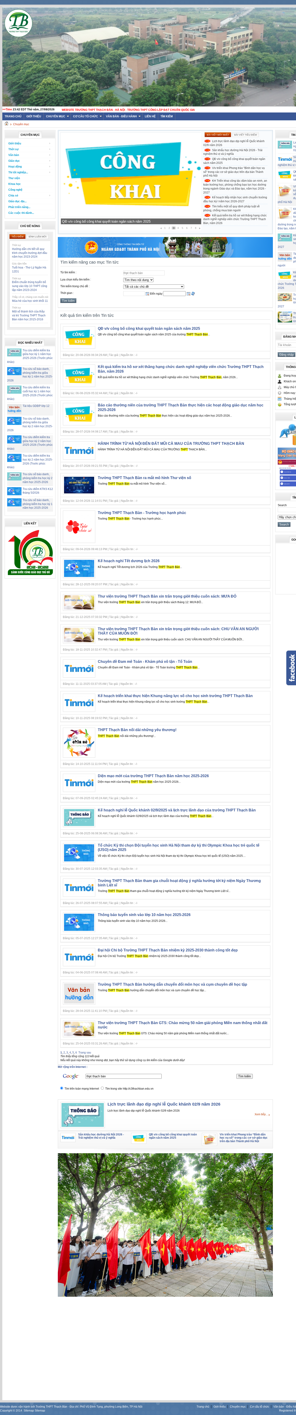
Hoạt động (15, 166)
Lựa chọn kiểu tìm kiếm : (75, 279)
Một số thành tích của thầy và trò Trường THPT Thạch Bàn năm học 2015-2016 (29, 315)
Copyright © (8, 1410)
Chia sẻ (13, 195)
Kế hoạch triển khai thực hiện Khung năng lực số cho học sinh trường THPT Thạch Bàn (175, 696)
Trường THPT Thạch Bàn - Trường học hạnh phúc (142, 513)
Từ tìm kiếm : (68, 272)
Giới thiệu (33, 116)
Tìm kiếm (166, 116)
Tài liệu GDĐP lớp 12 (36, 406)
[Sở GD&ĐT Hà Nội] (165, 256)
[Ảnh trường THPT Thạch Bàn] (165, 1295)
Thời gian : (67, 293)
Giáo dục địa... (17, 201)
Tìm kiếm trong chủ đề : (74, 286)
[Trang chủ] (6, 124)
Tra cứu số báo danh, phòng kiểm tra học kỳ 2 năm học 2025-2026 (37, 478)
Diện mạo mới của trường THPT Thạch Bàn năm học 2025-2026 (153, 776)
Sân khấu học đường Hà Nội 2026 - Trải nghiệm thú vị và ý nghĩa (232, 152)
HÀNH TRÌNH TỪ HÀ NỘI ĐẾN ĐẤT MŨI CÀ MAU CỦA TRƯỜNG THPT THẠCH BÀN (171, 444)
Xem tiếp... (261, 1114)
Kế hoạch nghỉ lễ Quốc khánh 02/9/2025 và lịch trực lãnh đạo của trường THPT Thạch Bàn (177, 810)
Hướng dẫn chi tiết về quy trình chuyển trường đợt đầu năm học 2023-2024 (29, 253)
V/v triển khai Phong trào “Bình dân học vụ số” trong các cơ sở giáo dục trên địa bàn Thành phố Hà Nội (234, 172)
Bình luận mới (37, 236)
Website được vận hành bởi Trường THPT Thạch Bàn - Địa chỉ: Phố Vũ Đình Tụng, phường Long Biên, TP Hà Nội (71, 1406)
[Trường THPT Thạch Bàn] (30, 575)
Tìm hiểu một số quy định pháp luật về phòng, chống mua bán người (231, 208)
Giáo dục (14, 160)
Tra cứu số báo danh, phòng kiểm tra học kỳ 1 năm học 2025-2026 (37, 504)
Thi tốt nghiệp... (18, 172)
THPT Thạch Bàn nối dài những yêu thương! (137, 730)
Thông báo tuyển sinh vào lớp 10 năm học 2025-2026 (144, 915)
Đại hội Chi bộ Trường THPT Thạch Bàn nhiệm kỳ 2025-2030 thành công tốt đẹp (168, 950)
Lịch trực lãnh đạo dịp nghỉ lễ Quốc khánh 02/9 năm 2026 (234, 143)
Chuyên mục (55, 116)
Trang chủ (203, 1406)
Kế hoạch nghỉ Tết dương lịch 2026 (129, 561)
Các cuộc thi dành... (21, 213)
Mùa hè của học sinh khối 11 (30, 300)
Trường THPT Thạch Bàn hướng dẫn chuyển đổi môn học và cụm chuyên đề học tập (172, 984)
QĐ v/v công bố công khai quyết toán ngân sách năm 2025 (234, 161)
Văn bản (13, 155)
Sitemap (29, 1410)
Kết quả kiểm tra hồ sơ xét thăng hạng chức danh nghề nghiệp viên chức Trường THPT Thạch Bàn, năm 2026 (235, 219)
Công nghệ (15, 189)
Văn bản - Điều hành (121, 116)
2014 (19, 1410)
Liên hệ (150, 116)
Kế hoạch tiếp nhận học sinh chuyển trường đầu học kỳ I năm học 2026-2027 (235, 199)
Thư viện (14, 178)
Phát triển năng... (19, 207)
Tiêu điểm (17, 236)
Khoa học (14, 184)
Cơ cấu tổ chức (85, 116)
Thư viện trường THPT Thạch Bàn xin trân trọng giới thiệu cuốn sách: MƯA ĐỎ (167, 596)
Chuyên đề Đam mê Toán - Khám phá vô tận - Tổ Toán (145, 662)
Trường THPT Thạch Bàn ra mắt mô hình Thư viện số (144, 478)
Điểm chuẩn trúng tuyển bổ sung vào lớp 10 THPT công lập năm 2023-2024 (29, 286)
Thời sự (13, 149)
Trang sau (84, 1052)
